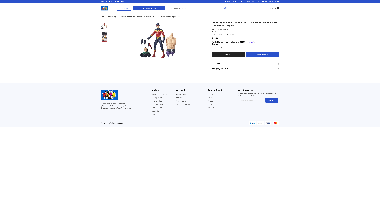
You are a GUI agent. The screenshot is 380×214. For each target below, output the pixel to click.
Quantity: (215, 44)
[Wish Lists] (266, 8)
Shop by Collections (149, 8)
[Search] (197, 8)
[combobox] (195, 8)
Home (103, 17)
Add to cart (228, 54)
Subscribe (271, 100)
